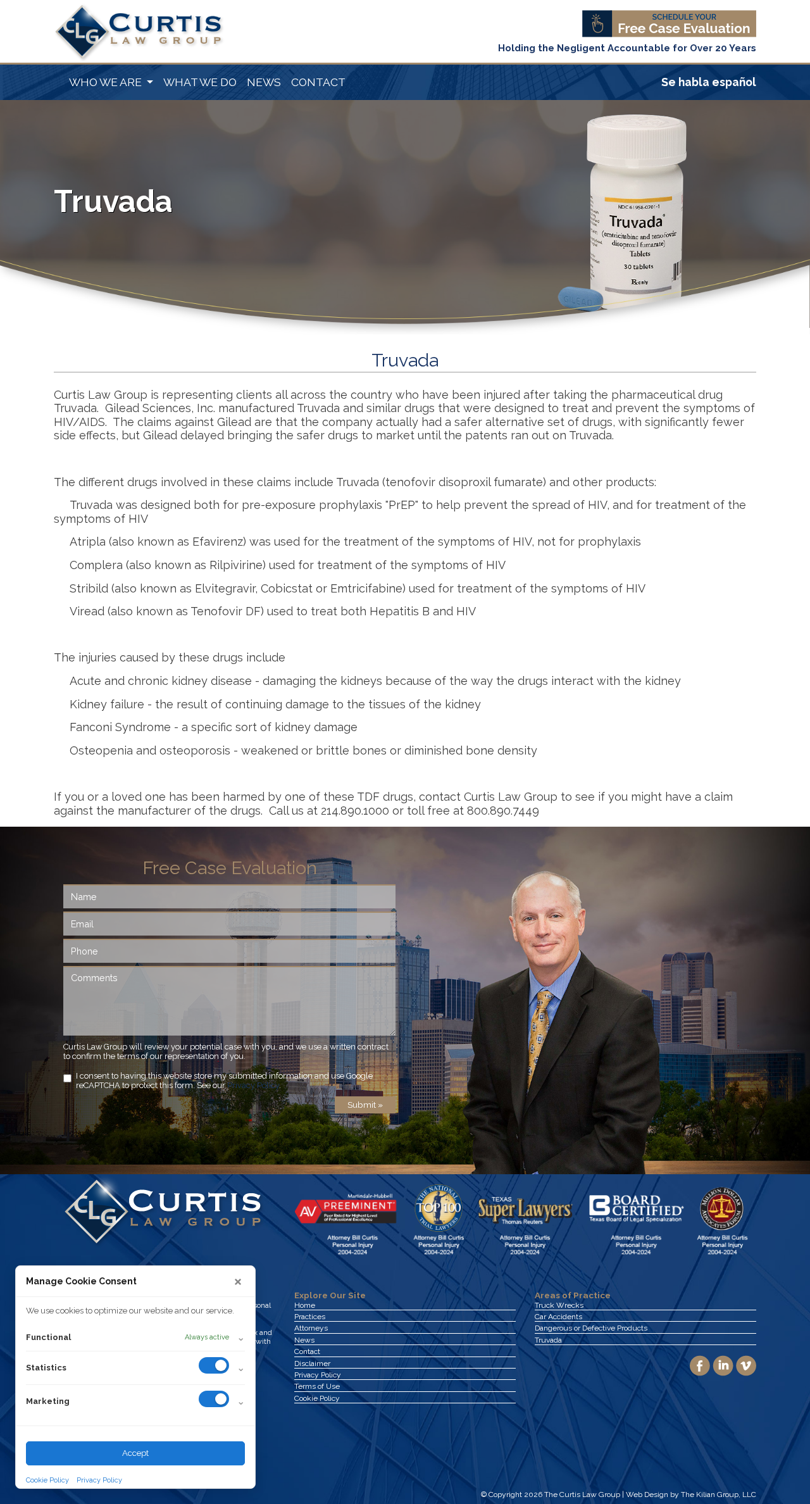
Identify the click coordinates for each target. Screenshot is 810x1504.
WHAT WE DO (200, 82)
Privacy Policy (99, 1480)
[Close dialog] (238, 1282)
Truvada (548, 1340)
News (304, 1340)
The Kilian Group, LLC (718, 1494)
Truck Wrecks (559, 1305)
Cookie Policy (47, 1480)
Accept (135, 1453)
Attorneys (311, 1328)
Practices (309, 1316)
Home (304, 1305)
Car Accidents (558, 1316)
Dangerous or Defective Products (591, 1328)
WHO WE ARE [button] (106, 82)
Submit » (365, 1105)
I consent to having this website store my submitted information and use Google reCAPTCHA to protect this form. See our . (224, 1080)
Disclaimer (312, 1363)
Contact (307, 1351)
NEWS (264, 82)
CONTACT (318, 82)
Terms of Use (317, 1386)
